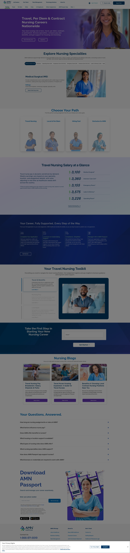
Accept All (105, 546)
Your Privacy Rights (95, 546)
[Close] (127, 546)
